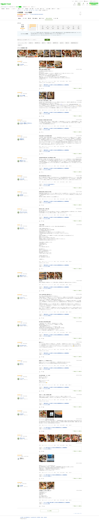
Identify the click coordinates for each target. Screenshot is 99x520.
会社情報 (21, 517)
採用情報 (38, 517)
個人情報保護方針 (27, 517)
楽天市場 (91, 1)
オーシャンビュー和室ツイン (47, 169)
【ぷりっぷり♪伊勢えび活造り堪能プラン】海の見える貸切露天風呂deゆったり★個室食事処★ (56, 502)
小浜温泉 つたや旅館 (24, 12)
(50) (34, 18)
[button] (22, 53)
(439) (49, 18)
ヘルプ (73, 1)
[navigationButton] (80, 53)
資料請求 (45, 517)
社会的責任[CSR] (33, 517)
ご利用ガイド (76, 1)
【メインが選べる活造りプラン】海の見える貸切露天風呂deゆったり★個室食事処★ (55, 427)
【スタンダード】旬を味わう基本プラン (49, 184)
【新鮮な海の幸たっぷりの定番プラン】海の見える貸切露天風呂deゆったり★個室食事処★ (56, 84)
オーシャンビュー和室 (46, 86)
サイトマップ (81, 1)
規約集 (42, 517)
